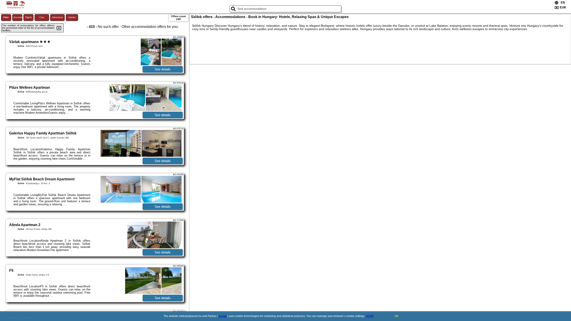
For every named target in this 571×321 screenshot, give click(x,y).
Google (222, 316)
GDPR (370, 316)
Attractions (57, 17)
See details (163, 69)
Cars (41, 17)
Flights (28, 17)
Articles (72, 17)
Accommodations (18, 17)
